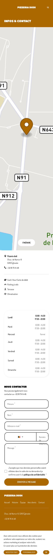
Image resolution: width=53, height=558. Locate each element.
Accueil (7, 502)
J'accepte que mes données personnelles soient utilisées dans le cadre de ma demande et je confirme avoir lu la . (27, 471)
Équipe (23, 502)
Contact (41, 502)
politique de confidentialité (34, 474)
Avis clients (32, 502)
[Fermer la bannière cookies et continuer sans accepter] (46, 552)
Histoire (15, 502)
